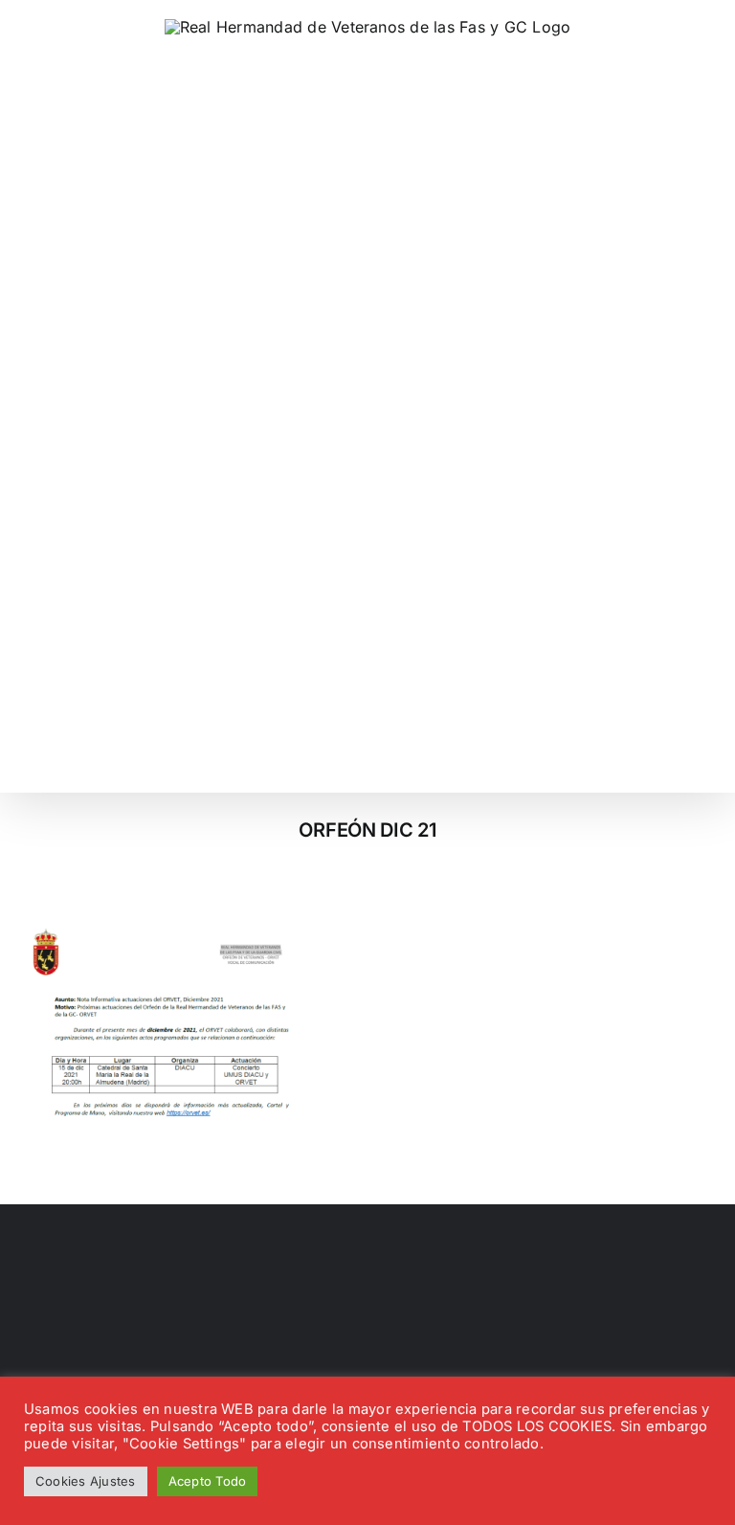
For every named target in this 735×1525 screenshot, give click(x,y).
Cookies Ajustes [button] (85, 1481)
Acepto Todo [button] (207, 1481)
